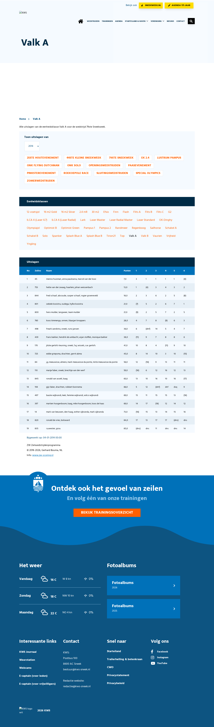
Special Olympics (148, 173)
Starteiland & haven (135, 21)
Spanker (57, 236)
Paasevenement (139, 165)
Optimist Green (70, 228)
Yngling (31, 244)
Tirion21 (111, 236)
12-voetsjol (33, 212)
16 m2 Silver (68, 212)
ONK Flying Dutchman (43, 165)
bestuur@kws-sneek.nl (76, 669)
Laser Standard (146, 220)
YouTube (162, 663)
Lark (83, 220)
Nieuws (170, 21)
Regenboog (139, 228)
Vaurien (157, 236)
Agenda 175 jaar (181, 5)
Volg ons (160, 641)
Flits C (160, 212)
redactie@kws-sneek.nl (77, 686)
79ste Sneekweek (121, 158)
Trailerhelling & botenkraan (124, 659)
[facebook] (152, 652)
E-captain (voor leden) (33, 676)
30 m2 (95, 212)
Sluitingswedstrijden (112, 173)
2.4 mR (83, 212)
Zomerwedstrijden (41, 181)
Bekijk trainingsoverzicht (107, 513)
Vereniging (156, 21)
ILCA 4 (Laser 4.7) (37, 220)
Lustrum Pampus (169, 158)
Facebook (162, 652)
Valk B (144, 236)
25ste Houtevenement (43, 158)
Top (122, 236)
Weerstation (27, 660)
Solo (45, 236)
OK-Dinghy (165, 220)
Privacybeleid (115, 683)
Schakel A (171, 228)
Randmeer (121, 228)
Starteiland (114, 651)
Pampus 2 (105, 228)
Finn (115, 212)
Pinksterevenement (41, 173)
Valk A (36, 119)
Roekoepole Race (76, 173)
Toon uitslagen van (36, 137)
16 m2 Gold (50, 212)
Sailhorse (155, 228)
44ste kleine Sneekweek (84, 158)
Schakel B (32, 236)
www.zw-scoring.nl (42, 455)
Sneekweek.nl (153, 5)
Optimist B (50, 228)
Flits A (137, 212)
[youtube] (153, 664)
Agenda (119, 21)
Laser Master (97, 220)
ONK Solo (74, 165)
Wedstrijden (93, 21)
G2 (169, 212)
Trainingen (107, 21)
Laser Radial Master (121, 220)
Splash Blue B (94, 236)
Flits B (148, 212)
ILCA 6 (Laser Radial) (64, 220)
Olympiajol (33, 228)
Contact (180, 21)
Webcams (25, 668)
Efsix (106, 212)
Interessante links (37, 641)
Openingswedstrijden (104, 165)
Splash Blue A (74, 236)
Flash (126, 212)
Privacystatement (118, 675)
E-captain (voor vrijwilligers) (37, 684)
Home (22, 119)
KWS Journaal (28, 652)
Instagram (162, 658)
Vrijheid (170, 236)
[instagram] (152, 658)
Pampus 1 (89, 228)
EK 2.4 (145, 158)
